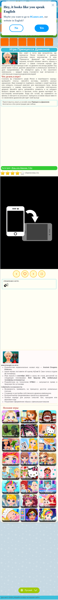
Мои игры (24, 273)
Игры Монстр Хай (49, 42)
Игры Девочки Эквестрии (13, 42)
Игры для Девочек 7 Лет (22, 168)
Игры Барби (31, 42)
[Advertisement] (29, 136)
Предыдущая (16, 273)
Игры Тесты (40, 42)
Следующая (33, 273)
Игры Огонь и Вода (22, 42)
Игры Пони (5, 42)
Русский (28, 590)
